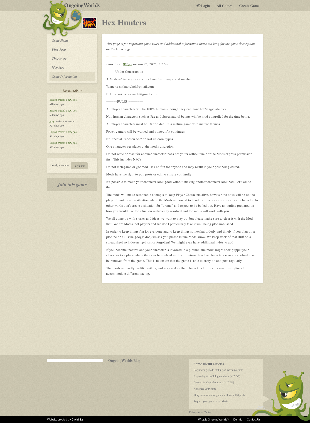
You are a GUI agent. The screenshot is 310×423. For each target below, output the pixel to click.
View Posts (59, 49)
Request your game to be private (211, 401)
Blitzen (53, 99)
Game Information (64, 76)
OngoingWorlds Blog (124, 360)
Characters (59, 58)
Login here (79, 166)
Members (58, 67)
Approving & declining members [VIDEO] (217, 376)
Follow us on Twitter (200, 412)
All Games (224, 5)
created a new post (67, 99)
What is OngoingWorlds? (213, 419)
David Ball (77, 419)
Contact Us (254, 419)
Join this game (72, 184)
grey (51, 121)
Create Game (249, 5)
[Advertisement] (155, 319)
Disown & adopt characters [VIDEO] (214, 382)
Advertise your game (205, 388)
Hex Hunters (124, 22)
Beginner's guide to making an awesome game (218, 370)
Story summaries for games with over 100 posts (219, 395)
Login (205, 5)
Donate (237, 419)
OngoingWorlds (83, 5)
